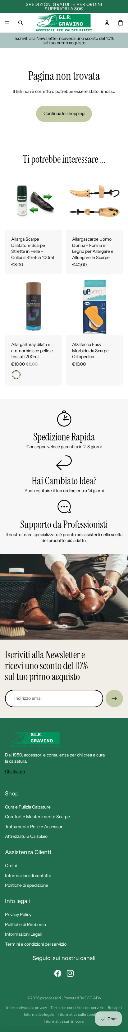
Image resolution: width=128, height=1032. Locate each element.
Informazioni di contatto (28, 875)
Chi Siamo (15, 771)
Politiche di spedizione (26, 885)
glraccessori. (51, 998)
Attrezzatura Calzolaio (26, 836)
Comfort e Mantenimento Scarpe (37, 816)
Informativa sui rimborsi (64, 1021)
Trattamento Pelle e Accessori (34, 826)
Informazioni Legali (23, 934)
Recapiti (115, 1007)
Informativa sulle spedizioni (81, 1014)
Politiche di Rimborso (25, 924)
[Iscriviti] (114, 698)
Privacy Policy (18, 914)
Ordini (11, 865)
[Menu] (7, 23)
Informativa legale (39, 1014)
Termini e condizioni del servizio (35, 944)
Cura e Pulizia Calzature (28, 807)
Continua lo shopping (64, 113)
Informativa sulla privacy (26, 1007)
